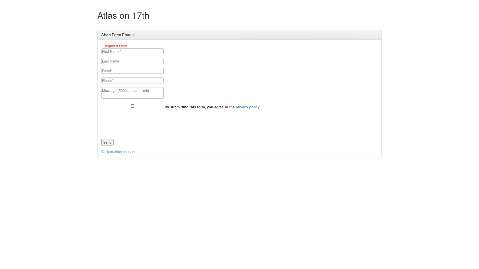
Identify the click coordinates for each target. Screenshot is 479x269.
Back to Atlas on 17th (118, 151)
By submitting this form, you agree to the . (212, 106)
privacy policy (247, 106)
